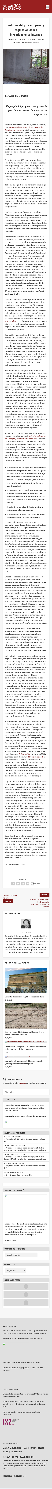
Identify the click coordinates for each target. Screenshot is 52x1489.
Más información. (11, 1240)
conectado (22, 1083)
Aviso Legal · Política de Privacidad (14, 1362)
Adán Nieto (40, 40)
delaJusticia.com (16, 1452)
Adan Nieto (21, 40)
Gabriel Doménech (10, 1173)
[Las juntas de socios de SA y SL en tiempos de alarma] (26, 980)
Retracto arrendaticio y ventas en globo (19, 1175)
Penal (24, 42)
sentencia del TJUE (13, 321)
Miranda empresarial (35, 757)
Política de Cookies (33, 1362)
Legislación (17, 42)
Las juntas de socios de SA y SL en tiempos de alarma (25, 997)
